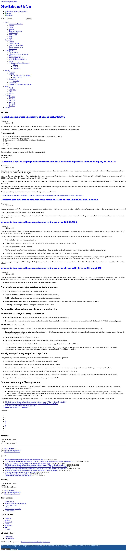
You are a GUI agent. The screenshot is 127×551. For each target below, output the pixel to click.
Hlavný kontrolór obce (16, 47)
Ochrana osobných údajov (13, 509)
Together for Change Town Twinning (20, 84)
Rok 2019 (12, 98)
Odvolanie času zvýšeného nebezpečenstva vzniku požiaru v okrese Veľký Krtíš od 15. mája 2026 (35, 402)
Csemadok (16, 81)
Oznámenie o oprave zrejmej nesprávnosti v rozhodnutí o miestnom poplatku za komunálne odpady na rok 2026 (58, 161)
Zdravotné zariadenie (15, 31)
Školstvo (11, 29)
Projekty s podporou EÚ (16, 58)
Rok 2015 (12, 106)
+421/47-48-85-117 (10, 448)
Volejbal (11, 93)
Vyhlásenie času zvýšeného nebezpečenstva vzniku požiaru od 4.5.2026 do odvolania (31, 404)
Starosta (11, 42)
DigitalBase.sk (9, 538)
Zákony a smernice (15, 56)
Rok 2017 (12, 102)
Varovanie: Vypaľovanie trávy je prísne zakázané (20, 405)
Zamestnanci (13, 49)
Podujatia (12, 72)
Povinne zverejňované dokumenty (19, 63)
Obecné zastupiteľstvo (16, 45)
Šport (6, 86)
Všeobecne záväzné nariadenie (18, 54)
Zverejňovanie (9, 50)
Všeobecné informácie (16, 24)
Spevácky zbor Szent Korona (22, 75)
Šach (10, 91)
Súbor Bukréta (17, 77)
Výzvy (11, 61)
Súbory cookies (9, 510)
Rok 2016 (12, 104)
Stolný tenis (12, 90)
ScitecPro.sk (9, 537)
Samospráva (8, 40)
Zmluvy (15, 66)
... (5, 425)
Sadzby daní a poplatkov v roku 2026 (16, 407)
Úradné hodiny (13, 33)
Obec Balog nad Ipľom (16, 7)
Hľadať (29, 18)
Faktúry (15, 65)
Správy (11, 38)
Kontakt (7, 107)
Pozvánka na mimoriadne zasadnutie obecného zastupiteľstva (33, 116)
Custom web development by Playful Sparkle (35, 542)
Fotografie (8, 95)
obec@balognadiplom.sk (13, 450)
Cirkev (11, 27)
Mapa (10, 36)
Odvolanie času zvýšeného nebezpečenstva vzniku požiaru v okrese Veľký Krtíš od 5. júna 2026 (50, 199)
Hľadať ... (4, 18)
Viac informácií (5, 549)
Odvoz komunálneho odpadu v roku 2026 (18, 476)
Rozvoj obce (13, 34)
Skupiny (11, 74)
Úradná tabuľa (13, 52)
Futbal (11, 88)
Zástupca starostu (14, 43)
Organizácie (12, 79)
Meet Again (12, 82)
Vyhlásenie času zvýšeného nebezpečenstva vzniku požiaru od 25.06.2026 (39, 222)
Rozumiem (14, 549)
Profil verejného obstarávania (18, 59)
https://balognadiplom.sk (12, 452)
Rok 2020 (12, 97)
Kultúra (7, 70)
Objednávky (16, 68)
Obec (6, 22)
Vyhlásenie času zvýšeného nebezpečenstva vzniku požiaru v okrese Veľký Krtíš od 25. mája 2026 (51, 268)
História (11, 26)
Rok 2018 (12, 100)
